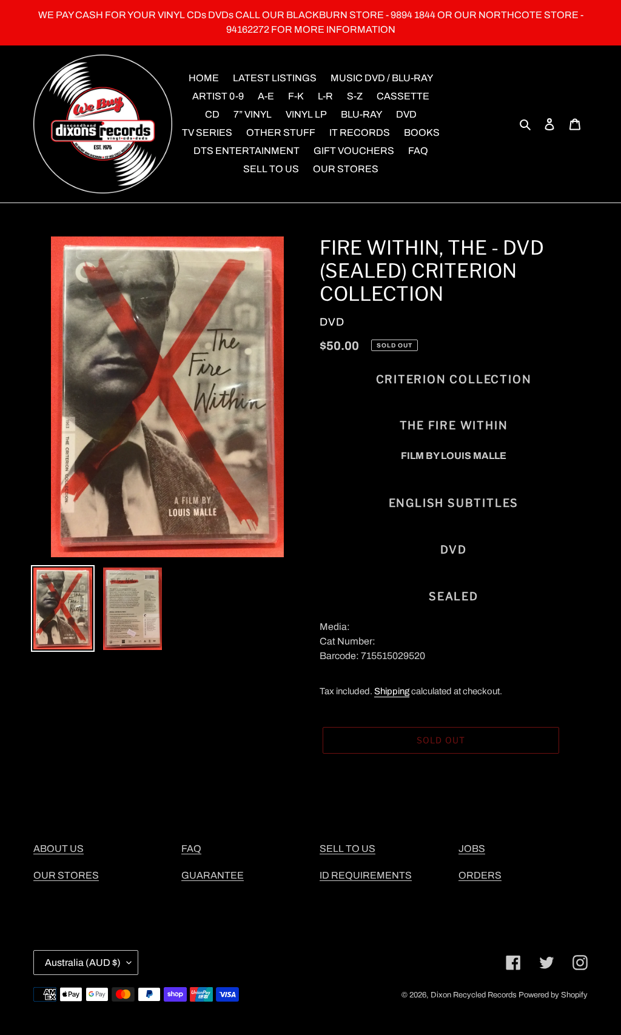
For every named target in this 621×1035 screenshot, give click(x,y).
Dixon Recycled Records (474, 995)
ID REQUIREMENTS (366, 875)
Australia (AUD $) (83, 962)
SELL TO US (347, 848)
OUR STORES (66, 875)
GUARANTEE (212, 875)
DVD (332, 322)
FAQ (191, 848)
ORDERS (480, 875)
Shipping (391, 691)
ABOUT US (58, 848)
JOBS (471, 848)
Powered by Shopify (553, 995)
